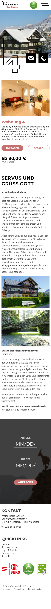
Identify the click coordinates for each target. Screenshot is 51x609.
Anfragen (12, 148)
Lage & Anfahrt (9, 549)
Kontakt (5, 555)
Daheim (5, 543)
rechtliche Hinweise (33, 589)
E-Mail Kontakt (9, 530)
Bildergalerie (8, 552)
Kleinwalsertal (9, 546)
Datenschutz (19, 589)
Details (39, 148)
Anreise (26, 438)
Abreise (25, 459)
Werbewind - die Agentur (21, 586)
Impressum (7, 589)
